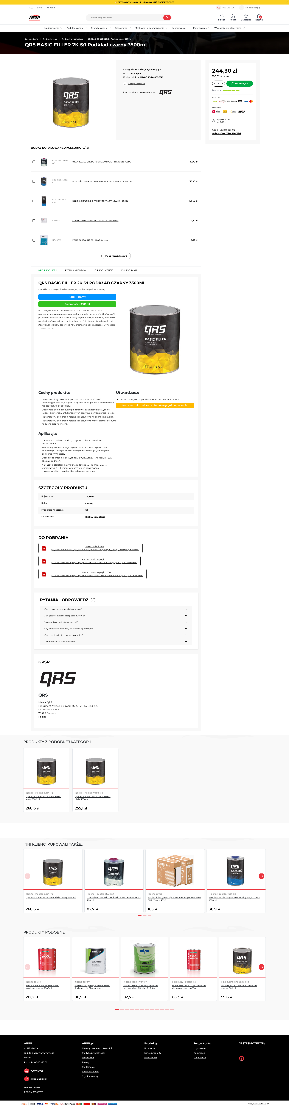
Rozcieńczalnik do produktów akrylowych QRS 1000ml (102, 181)
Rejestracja (199, 1053)
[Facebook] (241, 1058)
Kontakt (51, 7)
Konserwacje (179, 28)
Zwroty (86, 1062)
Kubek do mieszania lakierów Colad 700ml (95, 220)
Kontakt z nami (90, 1071)
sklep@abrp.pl (253, 7)
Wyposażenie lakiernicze (227, 28)
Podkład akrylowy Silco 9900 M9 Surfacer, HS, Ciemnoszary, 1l (92, 987)
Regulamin (88, 1057)
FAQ (30, 7)
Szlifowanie (121, 28)
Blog (39, 7)
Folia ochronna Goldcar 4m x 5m (90, 240)
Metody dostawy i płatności (97, 1048)
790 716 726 (228, 7)
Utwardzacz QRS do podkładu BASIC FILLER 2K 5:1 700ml (101, 162)
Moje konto (200, 1057)
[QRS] (58, 679)
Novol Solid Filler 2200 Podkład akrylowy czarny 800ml (189, 987)
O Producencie (104, 270)
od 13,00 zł (221, 122)
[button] (222, 17)
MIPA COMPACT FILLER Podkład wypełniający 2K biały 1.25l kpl (140, 987)
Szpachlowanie (99, 28)
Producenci (150, 1057)
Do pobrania (129, 270)
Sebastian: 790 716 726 (226, 133)
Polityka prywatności (93, 1053)
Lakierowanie (51, 28)
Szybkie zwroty (90, 1076)
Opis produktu (47, 270)
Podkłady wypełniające (72, 39)
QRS (138, 73)
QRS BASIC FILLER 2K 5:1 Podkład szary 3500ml (51, 897)
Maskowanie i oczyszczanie (149, 28)
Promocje (149, 1048)
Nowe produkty (152, 1053)
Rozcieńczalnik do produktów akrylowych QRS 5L (100, 201)
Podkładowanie (75, 28)
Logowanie (200, 1048)
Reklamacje (88, 1067)
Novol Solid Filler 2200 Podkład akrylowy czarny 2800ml (42, 987)
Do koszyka (241, 83)
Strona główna (31, 39)
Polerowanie (200, 28)
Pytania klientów (75, 270)
